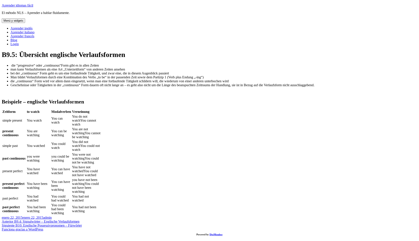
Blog (13, 40)
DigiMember (216, 234)
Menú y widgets (13, 20)
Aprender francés (22, 36)
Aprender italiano (22, 32)
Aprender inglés (21, 28)
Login (14, 44)
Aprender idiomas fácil (17, 5)
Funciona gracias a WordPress (22, 229)
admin (47, 217)
